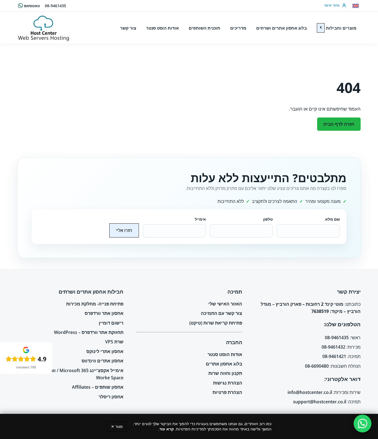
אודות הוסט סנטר (225, 354)
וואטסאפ (32, 5)
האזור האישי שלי (225, 304)
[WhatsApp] (362, 423)
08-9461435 (55, 5)
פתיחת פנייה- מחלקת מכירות (94, 304)
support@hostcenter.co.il (319, 402)
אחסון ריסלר (111, 397)
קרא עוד (166, 429)
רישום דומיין (111, 323)
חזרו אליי (124, 230)
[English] (356, 6)
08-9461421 (334, 356)
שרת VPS (114, 342)
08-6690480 (317, 366)
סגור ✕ (117, 426)
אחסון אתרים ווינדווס (102, 361)
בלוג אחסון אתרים (224, 364)
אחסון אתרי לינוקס (104, 351)
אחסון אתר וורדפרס (104, 313)
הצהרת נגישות (227, 383)
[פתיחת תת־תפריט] (321, 28)
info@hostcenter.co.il (310, 392)
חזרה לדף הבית (338, 124)
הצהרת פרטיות (227, 392)
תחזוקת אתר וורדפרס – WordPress (88, 332)
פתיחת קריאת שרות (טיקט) (215, 323)
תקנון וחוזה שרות (225, 373)
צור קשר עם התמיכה (221, 313)
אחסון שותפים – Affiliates (97, 387)
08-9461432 (333, 347)
